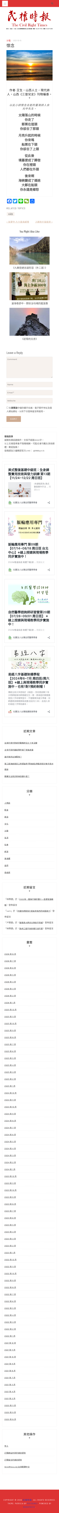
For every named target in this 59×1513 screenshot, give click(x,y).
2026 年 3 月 (10, 989)
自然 (6, 865)
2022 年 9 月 (10, 1280)
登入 (6, 1446)
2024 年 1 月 (9, 1169)
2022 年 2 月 (10, 1329)
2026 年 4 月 (10, 982)
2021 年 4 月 (9, 1392)
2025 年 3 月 (10, 1072)
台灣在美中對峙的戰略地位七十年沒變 (20, 743)
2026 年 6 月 (10, 968)
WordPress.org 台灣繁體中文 (17, 1467)
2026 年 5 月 (10, 975)
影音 (6, 810)
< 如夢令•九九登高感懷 (17, 222)
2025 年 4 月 (10, 1065)
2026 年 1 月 (9, 1003)
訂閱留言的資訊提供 (13, 1460)
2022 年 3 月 (10, 1322)
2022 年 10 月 (10, 1274)
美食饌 (7, 859)
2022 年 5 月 (10, 1308)
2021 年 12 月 (10, 1343)
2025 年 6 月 (10, 1051)
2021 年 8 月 (9, 1371)
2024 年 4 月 (10, 1149)
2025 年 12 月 (10, 1010)
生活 (6, 838)
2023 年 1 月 (9, 1253)
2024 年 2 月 (10, 1162)
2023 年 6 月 (10, 1218)
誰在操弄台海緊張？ (13, 757)
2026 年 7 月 (10, 961)
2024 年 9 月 (10, 1114)
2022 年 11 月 (10, 1267)
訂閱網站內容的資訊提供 (15, 1453)
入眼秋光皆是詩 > (44, 222)
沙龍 (8, 40)
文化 (6, 824)
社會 (6, 845)
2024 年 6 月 (10, 1135)
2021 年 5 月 (9, 1385)
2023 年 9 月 (10, 1197)
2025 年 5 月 (10, 1058)
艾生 (11, 214)
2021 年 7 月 (9, 1378)
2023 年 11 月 (10, 1183)
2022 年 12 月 (10, 1260)
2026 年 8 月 (10, 954)
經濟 (6, 852)
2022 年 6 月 (10, 1301)
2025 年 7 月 (10, 1044)
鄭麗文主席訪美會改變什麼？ (17, 776)
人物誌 (7, 803)
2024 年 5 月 (10, 1142)
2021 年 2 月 (9, 1398)
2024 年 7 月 (10, 1128)
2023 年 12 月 (10, 1176)
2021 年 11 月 (9, 1350)
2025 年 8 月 (10, 1037)
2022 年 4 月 (10, 1315)
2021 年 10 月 (10, 1357)
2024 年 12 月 (10, 1093)
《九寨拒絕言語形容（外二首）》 (29, 267)
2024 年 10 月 (10, 1107)
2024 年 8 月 (10, 1121)
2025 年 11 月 (10, 1017)
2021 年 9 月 (9, 1364)
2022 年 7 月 (10, 1294)
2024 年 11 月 (10, 1100)
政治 (6, 817)
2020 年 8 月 (10, 1419)
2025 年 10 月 (10, 1024)
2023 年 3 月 (10, 1239)
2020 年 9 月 (10, 1412)
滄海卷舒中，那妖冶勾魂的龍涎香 (29, 303)
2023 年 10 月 (10, 1190)
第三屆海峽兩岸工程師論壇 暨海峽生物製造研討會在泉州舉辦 (28, 767)
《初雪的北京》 (29, 338)
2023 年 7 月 (10, 1211)
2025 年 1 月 (9, 1086)
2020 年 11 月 (10, 1405)
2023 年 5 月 (10, 1225)
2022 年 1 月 (9, 1336)
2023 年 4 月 (10, 1232)
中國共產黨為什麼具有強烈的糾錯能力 (33, 911)
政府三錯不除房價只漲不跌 (31, 929)
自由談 (7, 872)
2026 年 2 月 (10, 996)
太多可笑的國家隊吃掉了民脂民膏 (19, 750)
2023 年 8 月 (10, 1204)
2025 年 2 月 (10, 1079)
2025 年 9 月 (10, 1030)
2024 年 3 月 (10, 1155)
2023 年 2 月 (10, 1246)
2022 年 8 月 (10, 1287)
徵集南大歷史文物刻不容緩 (31, 923)
